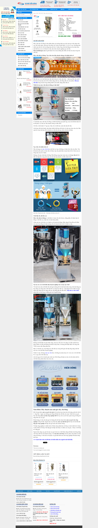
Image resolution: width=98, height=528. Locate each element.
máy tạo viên (48, 353)
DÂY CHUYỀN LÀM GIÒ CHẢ (24, 30)
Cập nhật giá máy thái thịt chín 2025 (26, 105)
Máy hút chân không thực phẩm (23, 78)
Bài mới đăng (21, 69)
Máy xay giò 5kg (26, 71)
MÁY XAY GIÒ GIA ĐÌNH (23, 21)
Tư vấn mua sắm (34, 9)
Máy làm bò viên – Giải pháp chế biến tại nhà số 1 (48, 213)
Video (63, 9)
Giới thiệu (29, 491)
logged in (41, 450)
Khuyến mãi (57, 491)
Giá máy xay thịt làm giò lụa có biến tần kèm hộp (27, 83)
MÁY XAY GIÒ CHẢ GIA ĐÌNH (24, 57)
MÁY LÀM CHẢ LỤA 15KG (23, 59)
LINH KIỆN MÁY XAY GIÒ (23, 26)
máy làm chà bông (59, 433)
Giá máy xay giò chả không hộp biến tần (27, 90)
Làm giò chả (54, 9)
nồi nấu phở (20, 19)
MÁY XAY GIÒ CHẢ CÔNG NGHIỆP (23, 24)
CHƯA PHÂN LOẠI (22, 50)
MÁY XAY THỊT (21, 32)
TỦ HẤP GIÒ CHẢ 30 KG (23, 63)
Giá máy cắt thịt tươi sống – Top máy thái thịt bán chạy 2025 (26, 99)
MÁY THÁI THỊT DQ (22, 65)
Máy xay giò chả (22, 9)
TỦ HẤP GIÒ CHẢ (21, 28)
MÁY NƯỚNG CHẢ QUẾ (23, 40)
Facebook (20, 115)
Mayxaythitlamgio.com (39, 50)
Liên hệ (79, 491)
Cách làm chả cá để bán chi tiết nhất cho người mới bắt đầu (54, 439)
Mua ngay (77, 36)
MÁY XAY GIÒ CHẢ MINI (23, 55)
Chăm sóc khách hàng (73, 9)
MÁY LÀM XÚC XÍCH (22, 34)
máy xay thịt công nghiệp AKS (49, 415)
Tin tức (48, 491)
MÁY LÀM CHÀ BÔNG (22, 38)
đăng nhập (39, 456)
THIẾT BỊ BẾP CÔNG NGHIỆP (24, 46)
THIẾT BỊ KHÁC (21, 48)
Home (34, 13)
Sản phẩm (39, 491)
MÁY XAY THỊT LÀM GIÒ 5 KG (24, 61)
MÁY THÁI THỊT (21, 42)
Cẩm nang (44, 9)
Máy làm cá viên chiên (73, 290)
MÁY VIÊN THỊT (39, 13)
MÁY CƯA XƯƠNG (22, 36)
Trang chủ (20, 491)
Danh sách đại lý (68, 491)
